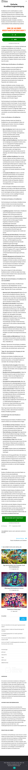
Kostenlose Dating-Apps (14, 609)
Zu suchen (3, 616)
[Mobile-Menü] (26, 1)
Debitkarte (23, 531)
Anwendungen (4, 649)
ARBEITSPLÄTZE (4, 662)
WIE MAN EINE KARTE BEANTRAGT (14, 518)
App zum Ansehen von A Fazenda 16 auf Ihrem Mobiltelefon (14, 566)
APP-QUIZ (3, 652)
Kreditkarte (18, 531)
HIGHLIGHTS (4, 654)
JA (15, 35)
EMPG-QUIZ (3, 660)
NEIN (15, 39)
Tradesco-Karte (11, 531)
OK (14, 767)
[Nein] (26, 765)
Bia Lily (5, 526)
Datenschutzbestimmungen (14, 765)
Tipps (2, 657)
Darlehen (3, 532)
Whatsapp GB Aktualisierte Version (14, 588)
